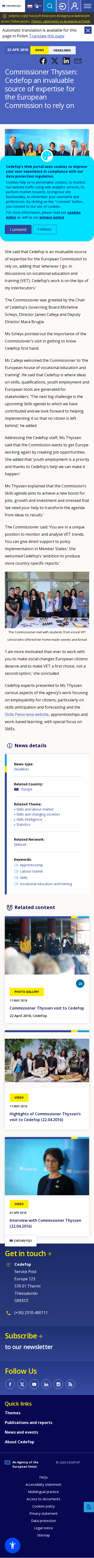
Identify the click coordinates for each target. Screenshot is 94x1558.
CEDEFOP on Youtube (34, 1384)
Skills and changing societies (38, 814)
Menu (87, 6)
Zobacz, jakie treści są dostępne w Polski (60, 21)
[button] (43, 61)
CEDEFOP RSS (70, 1384)
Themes (12, 1413)
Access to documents (43, 1499)
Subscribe (21, 1336)
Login (62, 6)
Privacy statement (43, 1513)
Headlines (21, 769)
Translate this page (46, 36)
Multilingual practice (43, 1491)
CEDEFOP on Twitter (22, 1384)
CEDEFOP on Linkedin (46, 1384)
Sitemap (43, 1535)
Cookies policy (43, 1506)
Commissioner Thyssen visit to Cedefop (47, 1008)
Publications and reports (28, 1422)
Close (88, 30)
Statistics (23, 824)
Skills (23, 877)
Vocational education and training (46, 884)
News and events (21, 1432)
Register (75, 6)
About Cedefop (19, 1441)
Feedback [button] (89, 1507)
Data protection (43, 1520)
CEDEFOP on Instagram (58, 1384)
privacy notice (52, 217)
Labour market (31, 871)
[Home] (11, 6)
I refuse (44, 229)
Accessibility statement (43, 1484)
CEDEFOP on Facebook (10, 1384)
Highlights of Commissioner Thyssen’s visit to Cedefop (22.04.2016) (45, 1116)
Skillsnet (20, 844)
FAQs (43, 1477)
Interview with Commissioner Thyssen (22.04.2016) (45, 1223)
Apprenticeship (31, 865)
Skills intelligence (29, 819)
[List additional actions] (40, 6)
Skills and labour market (35, 809)
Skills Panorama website (27, 714)
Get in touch (25, 1253)
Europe (26, 789)
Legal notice (43, 1528)
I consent (18, 229)
